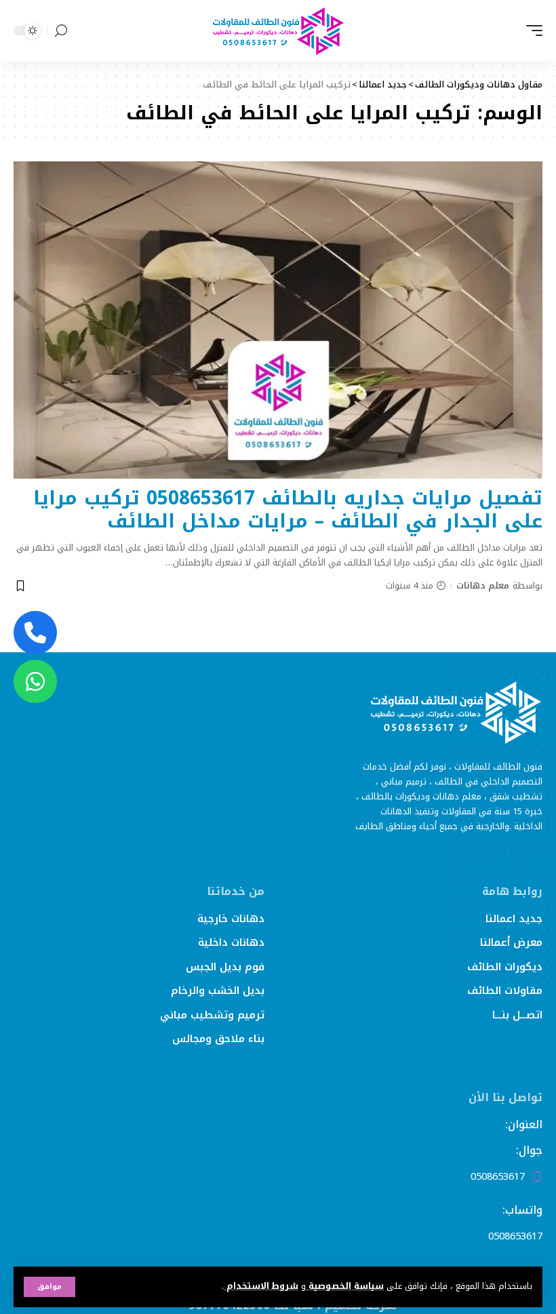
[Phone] (35, 632)
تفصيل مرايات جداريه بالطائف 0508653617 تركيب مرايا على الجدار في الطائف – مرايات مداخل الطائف (287, 509)
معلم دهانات (482, 585)
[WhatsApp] (35, 681)
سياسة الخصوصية (345, 1286)
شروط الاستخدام (261, 1286)
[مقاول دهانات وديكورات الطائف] (278, 30)
